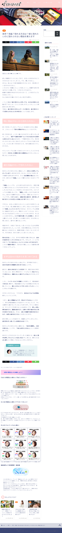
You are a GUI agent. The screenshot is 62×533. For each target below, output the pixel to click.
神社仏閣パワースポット (21, 6)
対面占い (21, 2)
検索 (45, 30)
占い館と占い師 (47, 2)
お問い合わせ (19, 529)
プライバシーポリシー (8, 529)
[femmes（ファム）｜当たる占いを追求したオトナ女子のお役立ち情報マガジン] (11, 6)
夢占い (29, 2)
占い (39, 2)
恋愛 (34, 2)
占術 (15, 2)
